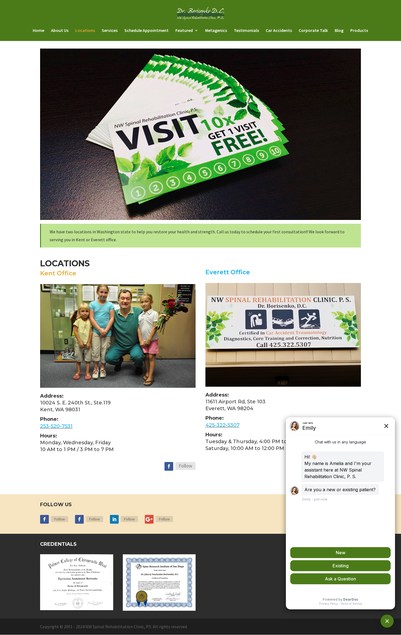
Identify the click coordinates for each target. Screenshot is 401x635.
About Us (59, 30)
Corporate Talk (313, 30)
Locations (85, 30)
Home (38, 30)
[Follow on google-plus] (149, 519)
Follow (185, 466)
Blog (339, 30)
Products (359, 30)
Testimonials (246, 30)
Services (110, 30)
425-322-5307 (222, 425)
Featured (184, 30)
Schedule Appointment (146, 30)
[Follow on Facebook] (168, 466)
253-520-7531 (56, 426)
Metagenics (216, 30)
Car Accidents (279, 30)
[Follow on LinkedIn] (114, 519)
